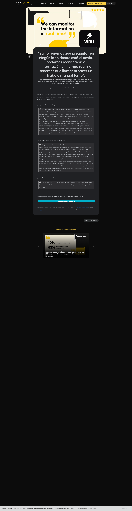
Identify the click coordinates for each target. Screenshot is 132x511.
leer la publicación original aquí (81, 207)
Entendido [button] (124, 508)
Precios (61, 3)
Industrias (43, 3)
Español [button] (82, 3)
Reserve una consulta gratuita (96, 3)
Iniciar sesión (110, 3)
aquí (94, 508)
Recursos (52, 3)
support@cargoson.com (42, 210)
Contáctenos (69, 3)
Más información (60, 508)
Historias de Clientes (91, 220)
